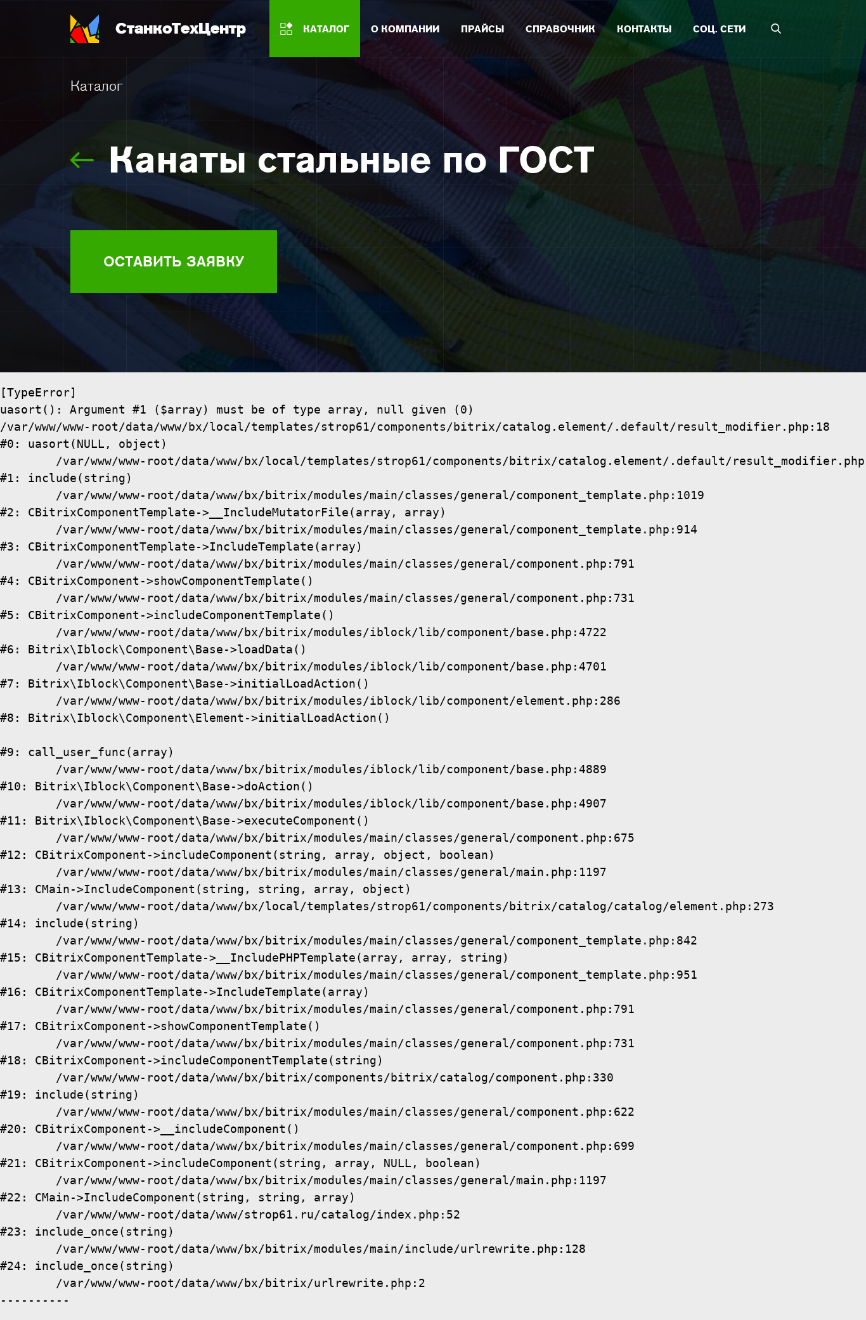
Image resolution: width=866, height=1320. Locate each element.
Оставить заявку (173, 261)
